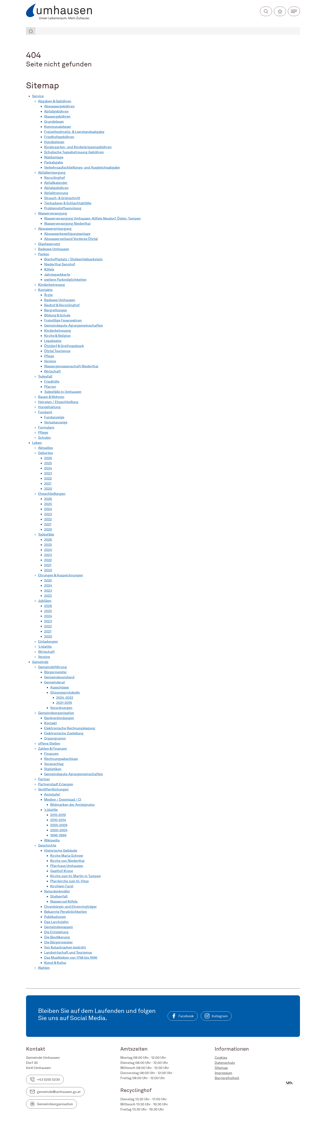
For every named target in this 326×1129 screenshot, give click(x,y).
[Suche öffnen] (266, 11)
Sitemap (221, 1068)
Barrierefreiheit (227, 1078)
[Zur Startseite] (31, 31)
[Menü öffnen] (294, 11)
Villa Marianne (289, 1082)
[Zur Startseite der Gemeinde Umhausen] (59, 11)
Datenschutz (225, 1063)
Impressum (223, 1073)
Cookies (221, 1058)
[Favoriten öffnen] (280, 11)
